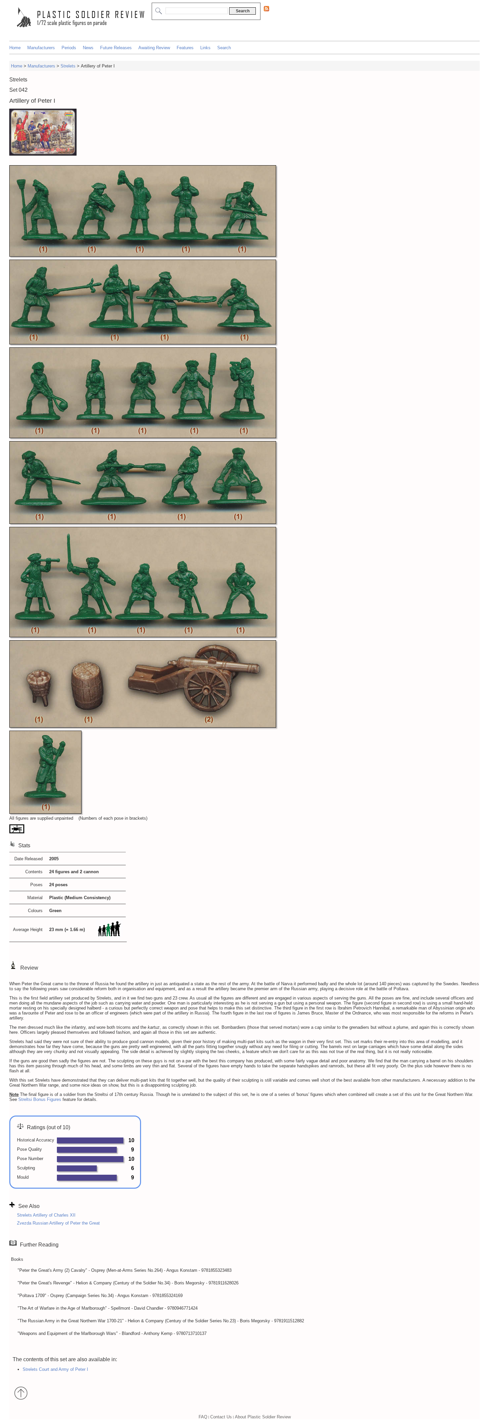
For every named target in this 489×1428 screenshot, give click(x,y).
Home (15, 47)
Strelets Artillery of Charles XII (46, 1215)
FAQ (203, 1416)
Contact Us (221, 1416)
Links (205, 47)
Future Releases (116, 47)
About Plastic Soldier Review (263, 1416)
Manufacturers (41, 47)
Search (224, 47)
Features (185, 47)
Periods (69, 47)
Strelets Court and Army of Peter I (55, 1369)
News (88, 47)
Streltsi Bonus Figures (39, 1099)
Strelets (68, 65)
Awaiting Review (154, 47)
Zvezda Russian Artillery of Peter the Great (58, 1223)
